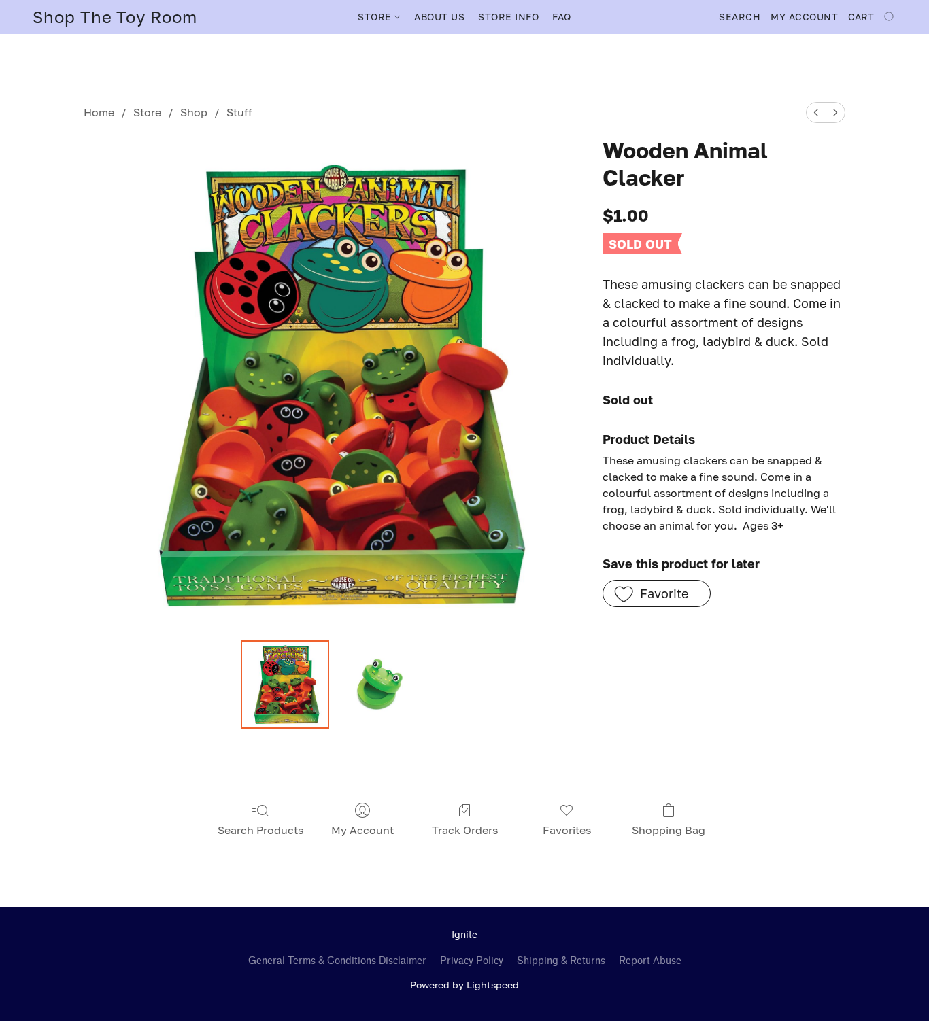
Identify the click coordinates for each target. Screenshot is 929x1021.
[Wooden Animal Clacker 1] (379, 684)
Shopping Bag (668, 830)
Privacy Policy (471, 961)
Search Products (260, 830)
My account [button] (804, 16)
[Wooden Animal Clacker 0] (285, 684)
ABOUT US (439, 16)
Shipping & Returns (561, 961)
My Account (362, 830)
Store (147, 112)
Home (99, 112)
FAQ (561, 16)
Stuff (239, 112)
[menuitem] (816, 112)
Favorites (567, 830)
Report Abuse (650, 961)
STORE (376, 16)
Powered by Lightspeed (464, 984)
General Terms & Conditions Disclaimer (337, 961)
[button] (115, 17)
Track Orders (465, 830)
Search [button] (739, 16)
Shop (193, 112)
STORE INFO (508, 16)
